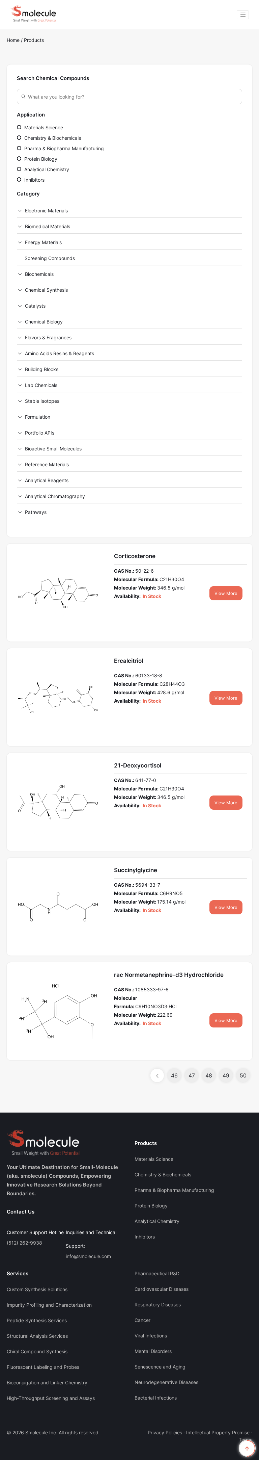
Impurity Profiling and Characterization (49, 1305)
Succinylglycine (135, 870)
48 (208, 1075)
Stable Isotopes (42, 401)
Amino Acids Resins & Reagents (59, 353)
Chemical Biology (44, 321)
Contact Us (20, 1211)
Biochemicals (39, 274)
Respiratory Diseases (158, 1304)
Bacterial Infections (156, 1398)
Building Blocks (41, 369)
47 (192, 1075)
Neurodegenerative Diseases (166, 1382)
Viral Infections (151, 1335)
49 (226, 1075)
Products (34, 40)
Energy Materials (43, 242)
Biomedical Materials (47, 226)
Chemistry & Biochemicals (52, 138)
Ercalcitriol (128, 660)
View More (225, 593)
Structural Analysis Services (37, 1336)
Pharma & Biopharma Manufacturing (63, 148)
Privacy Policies (165, 1432)
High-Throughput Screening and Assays (51, 1398)
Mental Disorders (153, 1351)
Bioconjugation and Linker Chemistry (47, 1382)
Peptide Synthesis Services (37, 1320)
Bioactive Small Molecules (53, 448)
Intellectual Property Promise (218, 1432)
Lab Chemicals (41, 385)
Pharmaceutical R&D (157, 1273)
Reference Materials (47, 464)
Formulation (37, 417)
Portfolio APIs (39, 433)
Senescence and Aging (160, 1367)
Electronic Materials (46, 210)
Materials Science (43, 127)
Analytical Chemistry (46, 169)
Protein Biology (40, 159)
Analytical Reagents (46, 480)
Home (13, 40)
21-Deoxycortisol (137, 765)
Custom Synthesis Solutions (37, 1289)
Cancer (142, 1320)
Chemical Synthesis (46, 290)
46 (174, 1075)
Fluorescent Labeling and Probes (43, 1367)
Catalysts (35, 306)
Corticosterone (134, 556)
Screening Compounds (50, 258)
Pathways (36, 512)
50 (243, 1075)
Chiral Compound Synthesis (37, 1351)
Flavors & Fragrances (48, 337)
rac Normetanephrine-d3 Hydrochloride (169, 974)
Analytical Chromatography (55, 496)
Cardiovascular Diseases (162, 1289)
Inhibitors (34, 180)
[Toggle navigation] (243, 14)
